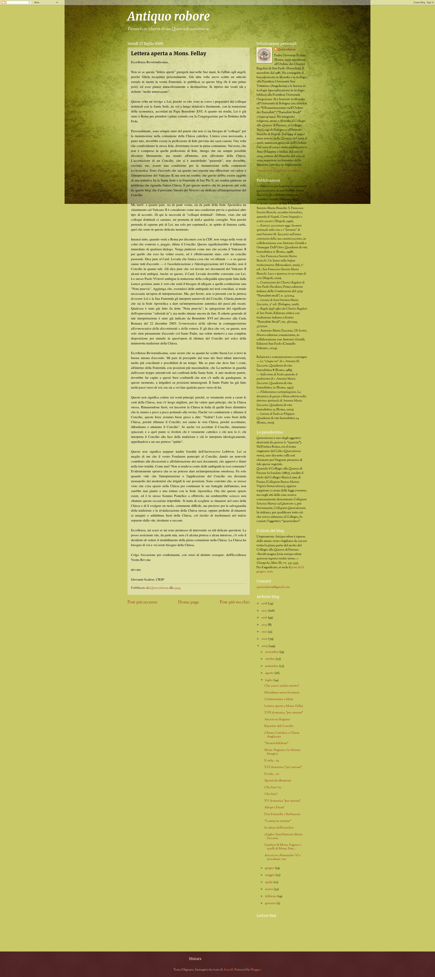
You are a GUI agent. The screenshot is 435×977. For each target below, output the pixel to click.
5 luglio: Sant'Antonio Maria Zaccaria (283, 836)
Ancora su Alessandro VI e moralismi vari (282, 857)
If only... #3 (271, 760)
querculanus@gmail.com (273, 587)
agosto (269, 673)
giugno (270, 868)
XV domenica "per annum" (282, 801)
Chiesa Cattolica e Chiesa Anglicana (281, 735)
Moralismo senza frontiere (281, 692)
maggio (270, 875)
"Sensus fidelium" (276, 743)
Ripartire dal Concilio (279, 726)
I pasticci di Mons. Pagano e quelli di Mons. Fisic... (282, 847)
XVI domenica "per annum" (283, 767)
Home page (188, 602)
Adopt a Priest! (274, 807)
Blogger (255, 969)
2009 (264, 646)
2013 (264, 625)
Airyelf (228, 969)
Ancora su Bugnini (277, 719)
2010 (264, 639)
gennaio (271, 903)
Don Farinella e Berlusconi (282, 814)
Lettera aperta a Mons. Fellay (283, 706)
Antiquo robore (168, 16)
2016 (264, 617)
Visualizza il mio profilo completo (279, 171)
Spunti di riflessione (277, 780)
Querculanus (286, 49)
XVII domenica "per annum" (283, 712)
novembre (272, 652)
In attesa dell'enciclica (279, 827)
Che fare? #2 (272, 787)
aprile (269, 882)
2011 (264, 632)
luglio (269, 680)
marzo (269, 889)
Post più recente (142, 602)
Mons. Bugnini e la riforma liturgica (282, 752)
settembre (272, 666)
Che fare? (270, 794)
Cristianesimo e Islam (278, 699)
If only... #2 (271, 774)
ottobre (270, 659)
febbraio (271, 896)
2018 (264, 603)
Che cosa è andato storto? (281, 686)
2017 (264, 610)
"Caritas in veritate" (277, 821)
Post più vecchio (235, 602)
